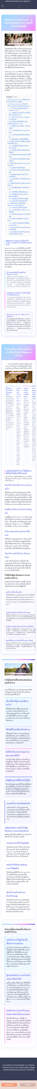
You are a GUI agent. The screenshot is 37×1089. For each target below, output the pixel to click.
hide (15, 97)
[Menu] (2, 6)
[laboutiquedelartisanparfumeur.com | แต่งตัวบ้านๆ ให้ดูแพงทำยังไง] (18, 6)
